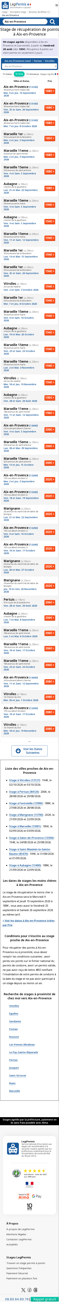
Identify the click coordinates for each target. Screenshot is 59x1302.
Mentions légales (16, 1234)
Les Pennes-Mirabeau (22, 1044)
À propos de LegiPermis (20, 1229)
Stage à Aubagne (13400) (25, 865)
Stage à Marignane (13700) (26, 815)
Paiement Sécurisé (17, 1273)
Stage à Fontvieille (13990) (26, 803)
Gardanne (15, 1021)
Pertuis (38, 60)
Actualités (12, 1244)
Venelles (14, 1005)
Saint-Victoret (17, 1075)
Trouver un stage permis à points (25, 1263)
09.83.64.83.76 (17, 1299)
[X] (23, 1289)
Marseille (14, 1090)
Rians (12, 1083)
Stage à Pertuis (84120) (24, 792)
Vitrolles (49, 60)
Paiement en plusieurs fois (21, 1278)
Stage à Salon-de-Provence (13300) (31, 838)
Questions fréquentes (18, 1268)
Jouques (14, 1067)
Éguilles (13, 1013)
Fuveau (13, 1029)
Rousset (14, 1036)
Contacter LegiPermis (19, 1239)
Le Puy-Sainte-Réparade (23, 1052)
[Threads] (35, 1289)
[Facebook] (29, 1289)
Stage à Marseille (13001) (25, 826)
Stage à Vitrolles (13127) (24, 780)
